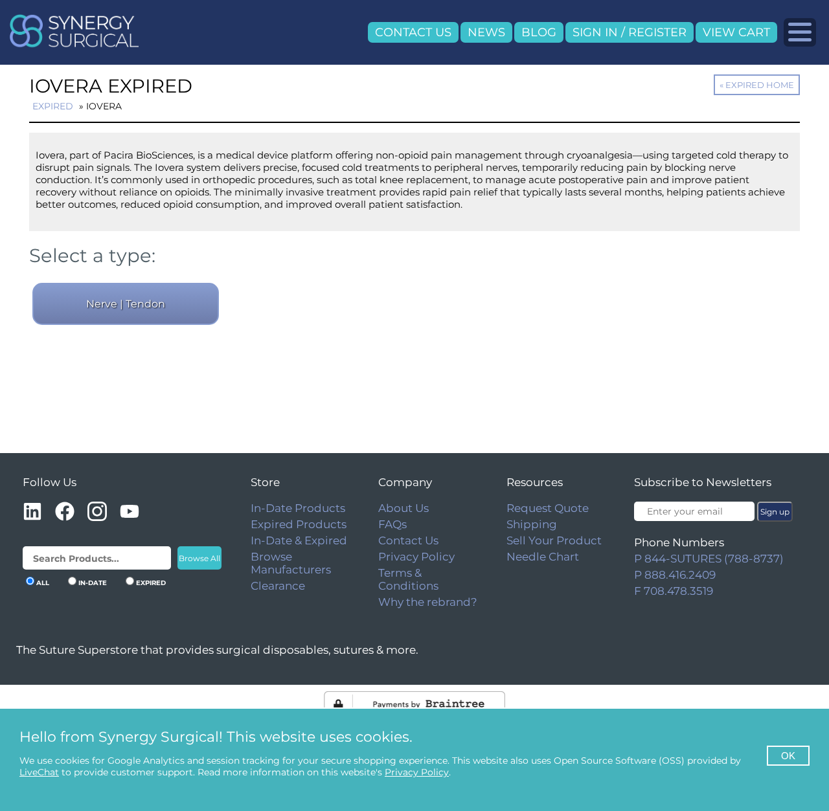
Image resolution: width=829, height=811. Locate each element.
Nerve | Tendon (125, 304)
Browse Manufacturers (291, 563)
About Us (403, 508)
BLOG (538, 32)
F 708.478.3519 (673, 590)
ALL (42, 583)
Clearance (278, 585)
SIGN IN (595, 32)
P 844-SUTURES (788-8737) (709, 558)
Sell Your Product (554, 540)
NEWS (486, 32)
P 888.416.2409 (675, 574)
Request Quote (547, 508)
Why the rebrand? (427, 601)
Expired (52, 106)
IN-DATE (92, 583)
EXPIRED (151, 583)
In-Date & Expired (299, 540)
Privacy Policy (416, 556)
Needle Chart (542, 556)
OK (788, 755)
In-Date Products (298, 508)
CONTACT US (413, 32)
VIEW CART (736, 32)
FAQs (392, 524)
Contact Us (408, 540)
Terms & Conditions (408, 579)
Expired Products (298, 524)
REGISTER (657, 32)
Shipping (531, 524)
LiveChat (39, 772)
